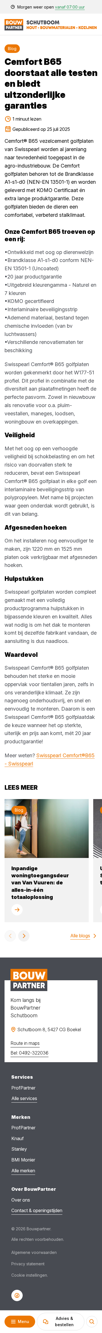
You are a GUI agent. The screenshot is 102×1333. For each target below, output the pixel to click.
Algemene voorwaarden (34, 1252)
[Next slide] (23, 936)
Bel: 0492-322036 (29, 1053)
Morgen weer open (51, 7)
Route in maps (25, 1043)
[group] (47, 860)
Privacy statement (27, 1263)
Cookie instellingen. (29, 1275)
